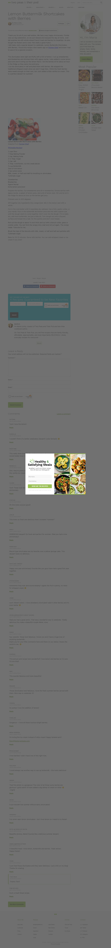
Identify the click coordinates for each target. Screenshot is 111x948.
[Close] (83, 455)
